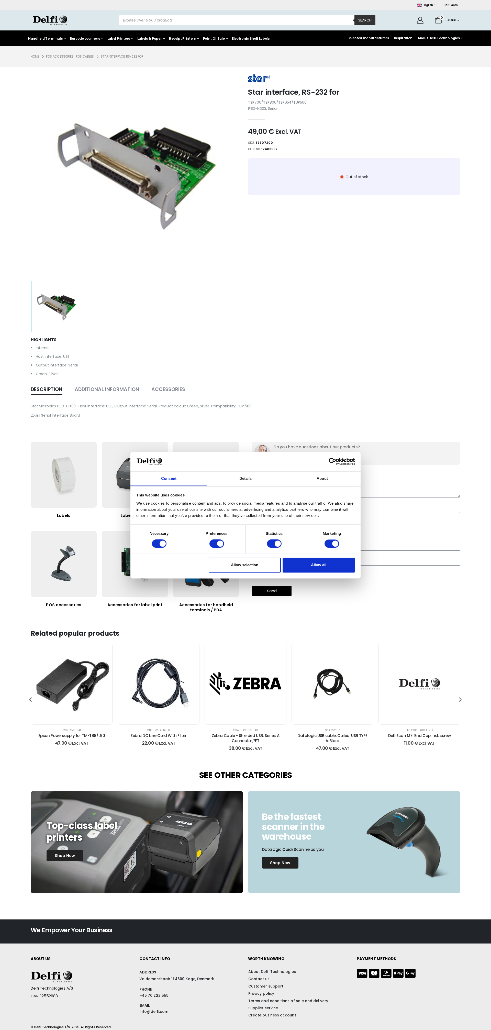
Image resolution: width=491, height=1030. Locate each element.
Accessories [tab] (168, 389)
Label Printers (118, 38)
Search (365, 20)
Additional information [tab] (107, 389)
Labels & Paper (149, 38)
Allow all (318, 565)
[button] (30, 699)
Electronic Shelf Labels (251, 38)
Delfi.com (451, 5)
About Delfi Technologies (439, 38)
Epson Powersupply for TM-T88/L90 (71, 735)
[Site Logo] (50, 20)
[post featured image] (71, 683)
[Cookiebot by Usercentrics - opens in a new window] (332, 461)
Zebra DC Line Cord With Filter (158, 735)
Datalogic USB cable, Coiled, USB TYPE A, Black (332, 738)
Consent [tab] (168, 478)
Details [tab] (245, 478)
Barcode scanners (85, 38)
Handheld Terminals (45, 38)
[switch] (216, 543)
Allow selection (244, 565)
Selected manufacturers (368, 38)
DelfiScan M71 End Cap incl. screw (419, 735)
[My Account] (420, 20)
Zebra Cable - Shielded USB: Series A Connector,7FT (246, 738)
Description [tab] (46, 389)
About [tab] (322, 478)
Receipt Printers (182, 38)
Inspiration (403, 38)
